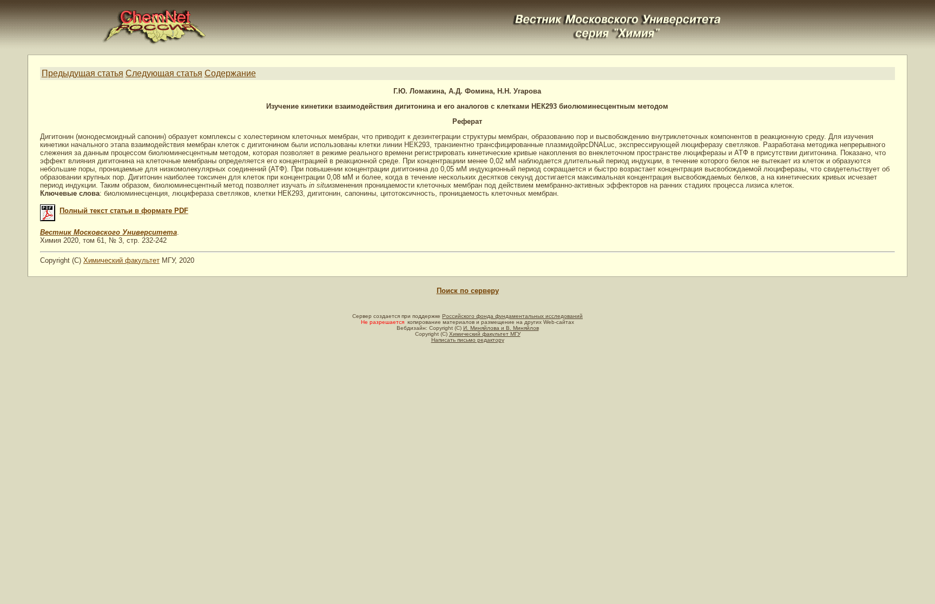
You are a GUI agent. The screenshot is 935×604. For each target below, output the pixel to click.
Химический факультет (121, 260)
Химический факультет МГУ (485, 334)
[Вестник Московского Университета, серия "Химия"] (617, 14)
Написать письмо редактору (467, 340)
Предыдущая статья (82, 73)
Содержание (230, 73)
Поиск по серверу (468, 291)
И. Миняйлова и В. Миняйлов (501, 328)
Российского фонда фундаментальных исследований (512, 316)
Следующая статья (164, 73)
